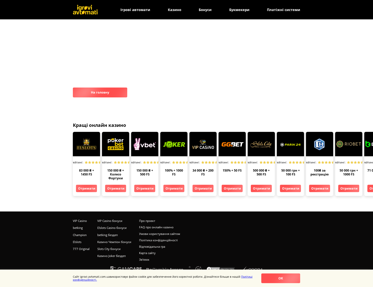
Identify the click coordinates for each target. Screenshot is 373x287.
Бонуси (205, 10)
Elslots (77, 242)
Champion (80, 235)
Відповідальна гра (152, 246)
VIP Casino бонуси (109, 221)
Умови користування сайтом (159, 234)
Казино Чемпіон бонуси (114, 242)
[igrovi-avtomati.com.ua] (85, 10)
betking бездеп (107, 235)
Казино (174, 10)
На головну (100, 92)
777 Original (81, 249)
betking (78, 228)
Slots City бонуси (109, 249)
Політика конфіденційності (158, 240)
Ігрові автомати (135, 10)
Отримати (86, 188)
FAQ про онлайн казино (156, 227)
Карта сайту (147, 253)
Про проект (147, 221)
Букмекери (239, 10)
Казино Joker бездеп (111, 256)
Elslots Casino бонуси (112, 228)
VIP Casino (80, 221)
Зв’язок (144, 259)
